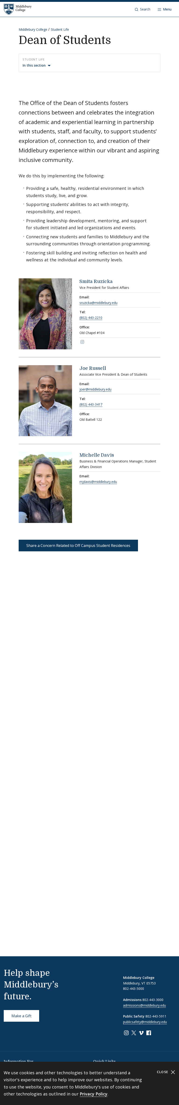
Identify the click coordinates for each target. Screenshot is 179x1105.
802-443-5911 (155, 1016)
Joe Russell (92, 368)
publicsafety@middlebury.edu (145, 1022)
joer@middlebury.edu (95, 389)
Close (163, 1072)
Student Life (60, 29)
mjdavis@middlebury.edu (98, 481)
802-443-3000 (152, 999)
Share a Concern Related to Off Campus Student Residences (78, 545)
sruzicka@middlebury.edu (98, 302)
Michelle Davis (96, 455)
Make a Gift (21, 1015)
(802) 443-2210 (90, 317)
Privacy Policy (93, 1094)
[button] (142, 9)
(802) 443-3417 (90, 404)
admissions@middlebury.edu (144, 1005)
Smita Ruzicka (96, 281)
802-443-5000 (133, 988)
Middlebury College (33, 29)
